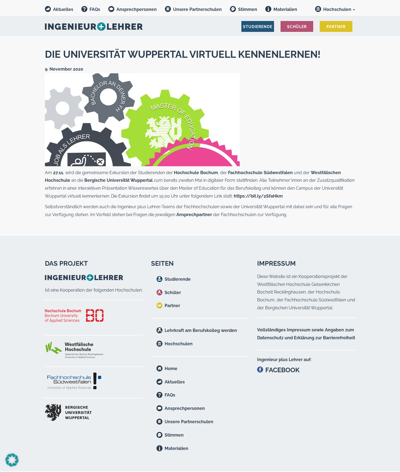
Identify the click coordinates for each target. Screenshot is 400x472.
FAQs (95, 9)
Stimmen (247, 9)
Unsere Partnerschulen (197, 9)
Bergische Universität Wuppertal (118, 180)
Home (171, 368)
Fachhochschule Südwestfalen (260, 172)
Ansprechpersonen (136, 9)
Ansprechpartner (194, 214)
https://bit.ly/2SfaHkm (258, 196)
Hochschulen (337, 9)
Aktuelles (63, 9)
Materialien (285, 9)
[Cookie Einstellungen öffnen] (12, 465)
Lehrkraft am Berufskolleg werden (201, 330)
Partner (172, 305)
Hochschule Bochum (196, 172)
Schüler (173, 292)
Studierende (178, 279)
